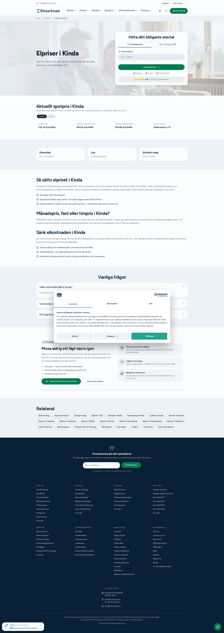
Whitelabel (157, 547)
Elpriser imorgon (62, 415)
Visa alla (39, 521)
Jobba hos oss (159, 535)
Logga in (165, 3)
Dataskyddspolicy (121, 562)
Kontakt (117, 531)
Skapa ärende (119, 547)
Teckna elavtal (42, 497)
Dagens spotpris (160, 490)
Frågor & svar (119, 535)
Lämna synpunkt (121, 555)
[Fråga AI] (160, 10)
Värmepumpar (81, 539)
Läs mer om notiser (95, 381)
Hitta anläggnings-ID (45, 543)
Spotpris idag (80, 415)
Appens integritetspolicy (124, 574)
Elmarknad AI (41, 531)
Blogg (155, 562)
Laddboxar (79, 543)
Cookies (117, 566)
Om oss (156, 531)
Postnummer (127, 51)
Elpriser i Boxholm (176, 415)
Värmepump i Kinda (135, 415)
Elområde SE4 (159, 509)
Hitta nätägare (42, 535)
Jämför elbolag (81, 490)
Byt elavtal (40, 493)
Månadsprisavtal (43, 501)
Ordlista (117, 539)
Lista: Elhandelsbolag (84, 505)
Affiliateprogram (160, 543)
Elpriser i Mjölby (88, 421)
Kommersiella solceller (84, 551)
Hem (38, 18)
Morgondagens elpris (123, 497)
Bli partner (157, 539)
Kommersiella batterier (84, 555)
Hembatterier (80, 535)
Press (155, 551)
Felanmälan (119, 543)
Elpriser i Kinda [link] (61, 18)
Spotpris (109, 10)
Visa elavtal (149, 67)
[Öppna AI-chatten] (217, 626)
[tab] (134, 44)
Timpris (51, 116)
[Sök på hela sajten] (166, 10)
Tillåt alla (149, 336)
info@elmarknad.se (113, 606)
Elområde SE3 (159, 505)
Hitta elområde (42, 539)
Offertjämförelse (126, 10)
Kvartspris (41, 116)
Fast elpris (121, 427)
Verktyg (145, 10)
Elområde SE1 (158, 497)
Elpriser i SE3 (97, 415)
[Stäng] (41, 625)
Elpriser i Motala (107, 421)
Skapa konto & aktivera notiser (63, 381)
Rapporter (157, 559)
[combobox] (179, 3)
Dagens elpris (119, 493)
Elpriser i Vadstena (175, 421)
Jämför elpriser (45, 427)
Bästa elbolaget (81, 497)
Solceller (78, 531)
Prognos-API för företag (85, 427)
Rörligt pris (40, 513)
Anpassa (111, 336)
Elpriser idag (43, 415)
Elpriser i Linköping (68, 421)
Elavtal (83, 10)
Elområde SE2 (159, 501)
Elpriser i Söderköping (152, 421)
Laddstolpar (80, 547)
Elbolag (95, 10)
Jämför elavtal (178, 11)
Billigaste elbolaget (83, 501)
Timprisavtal (41, 505)
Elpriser (70, 10)
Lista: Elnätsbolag (82, 509)
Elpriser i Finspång (46, 421)
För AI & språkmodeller (162, 566)
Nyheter (156, 555)
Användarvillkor (120, 559)
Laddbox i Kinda (156, 415)
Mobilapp (40, 547)
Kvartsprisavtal (42, 509)
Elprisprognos (63, 427)
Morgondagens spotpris (163, 493)
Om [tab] (150, 303)
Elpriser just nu (120, 490)
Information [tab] (112, 303)
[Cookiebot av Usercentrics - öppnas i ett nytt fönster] (156, 295)
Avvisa (75, 336)
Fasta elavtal (41, 517)
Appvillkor (118, 570)
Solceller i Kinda (115, 415)
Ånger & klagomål (121, 551)
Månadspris (107, 427)
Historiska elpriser (166, 427)
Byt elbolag (80, 493)
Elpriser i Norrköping (128, 421)
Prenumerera (131, 465)
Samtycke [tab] (73, 304)
